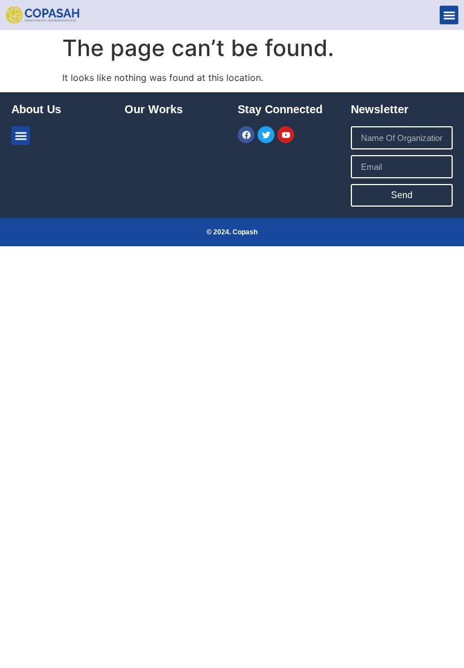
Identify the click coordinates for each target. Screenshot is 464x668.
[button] (449, 15)
